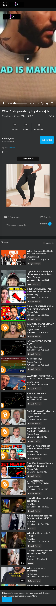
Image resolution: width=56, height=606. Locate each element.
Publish (44, 223)
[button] (52, 4)
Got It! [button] (7, 599)
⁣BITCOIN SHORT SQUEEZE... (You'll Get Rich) (38, 483)
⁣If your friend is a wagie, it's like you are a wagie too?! (40, 272)
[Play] (3, 103)
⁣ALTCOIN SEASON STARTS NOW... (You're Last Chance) (40, 413)
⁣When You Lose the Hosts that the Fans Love (40, 252)
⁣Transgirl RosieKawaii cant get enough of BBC (40, 551)
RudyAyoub (8, 138)
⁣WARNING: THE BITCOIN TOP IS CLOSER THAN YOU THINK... (40, 378)
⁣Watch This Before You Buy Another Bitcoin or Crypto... (39, 448)
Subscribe (47, 140)
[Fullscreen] (52, 103)
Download (39, 129)
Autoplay (50, 243)
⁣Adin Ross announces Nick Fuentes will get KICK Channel (40, 518)
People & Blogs (34, 264)
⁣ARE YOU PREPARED (37, 393)
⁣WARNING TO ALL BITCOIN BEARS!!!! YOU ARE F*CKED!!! (41, 326)
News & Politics (34, 301)
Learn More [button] (32, 596)
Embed (26, 129)
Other (30, 563)
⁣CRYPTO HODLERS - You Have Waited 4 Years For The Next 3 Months (39, 291)
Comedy (11, 147)
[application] (28, 59)
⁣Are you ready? (34, 358)
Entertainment (34, 284)
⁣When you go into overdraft (36, 569)
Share (15, 129)
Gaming (31, 528)
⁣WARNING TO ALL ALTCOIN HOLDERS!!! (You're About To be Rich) (40, 431)
